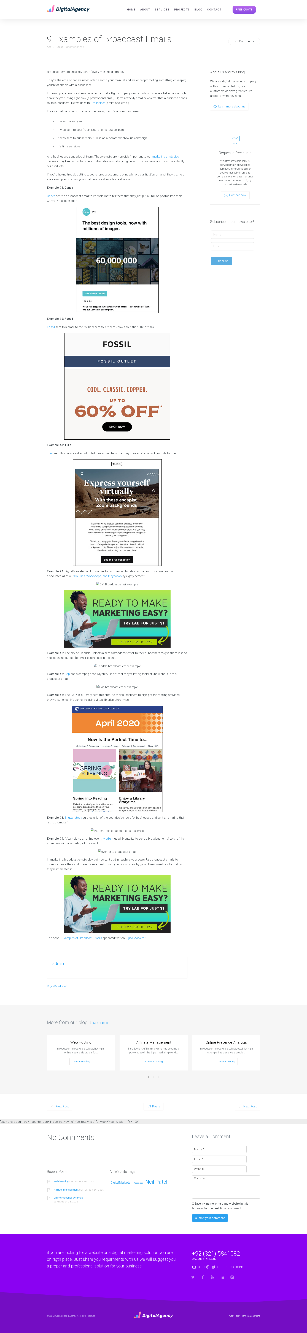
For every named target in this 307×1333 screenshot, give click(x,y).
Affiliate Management (153, 1042)
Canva (51, 196)
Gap (67, 674)
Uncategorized (75, 46)
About (145, 9)
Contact (214, 9)
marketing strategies (165, 156)
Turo (50, 453)
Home (131, 9)
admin (58, 963)
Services (162, 9)
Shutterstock (73, 817)
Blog (199, 9)
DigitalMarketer (135, 938)
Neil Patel (156, 1182)
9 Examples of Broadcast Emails (81, 938)
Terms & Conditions (251, 1316)
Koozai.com (138, 1183)
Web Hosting (80, 1042)
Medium (108, 838)
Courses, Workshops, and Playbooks (98, 576)
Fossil (51, 327)
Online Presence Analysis (226, 1042)
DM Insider (97, 103)
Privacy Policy (234, 1316)
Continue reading (81, 1061)
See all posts (101, 1022)
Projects (182, 9)
